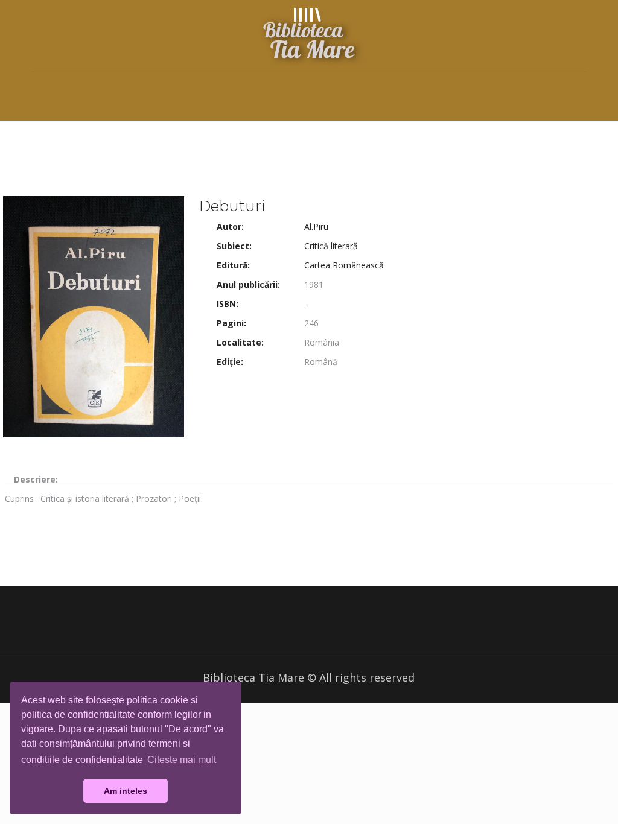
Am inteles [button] (125, 791)
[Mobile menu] (41, 89)
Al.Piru (316, 226)
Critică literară (331, 246)
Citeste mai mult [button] (181, 760)
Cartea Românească (344, 265)
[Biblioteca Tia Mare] (308, 36)
